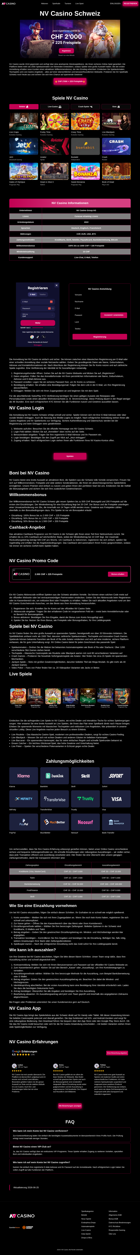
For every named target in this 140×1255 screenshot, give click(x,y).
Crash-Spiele (83, 107)
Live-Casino (53, 107)
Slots (114, 107)
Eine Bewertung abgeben (117, 1053)
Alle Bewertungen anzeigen (70, 1106)
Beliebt (22, 107)
